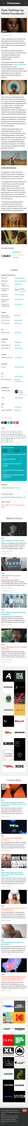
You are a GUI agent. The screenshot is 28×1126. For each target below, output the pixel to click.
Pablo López (18, 323)
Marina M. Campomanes (18, 380)
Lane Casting (18, 357)
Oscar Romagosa (19, 295)
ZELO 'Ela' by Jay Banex (8, 459)
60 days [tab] (17, 451)
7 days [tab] (4, 451)
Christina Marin (19, 299)
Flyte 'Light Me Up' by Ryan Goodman (10, 576)
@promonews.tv (22, 395)
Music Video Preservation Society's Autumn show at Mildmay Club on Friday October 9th (14, 804)
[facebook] (2, 422)
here (2, 1123)
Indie (22, 437)
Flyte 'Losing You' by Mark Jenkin (12, 541)
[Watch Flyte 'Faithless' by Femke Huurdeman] (14, 25)
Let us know (17, 488)
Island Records (19, 398)
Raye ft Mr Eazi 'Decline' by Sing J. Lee (13, 497)
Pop (10, 441)
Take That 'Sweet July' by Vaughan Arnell (13, 454)
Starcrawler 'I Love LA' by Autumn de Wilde (12, 506)
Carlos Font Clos (19, 367)
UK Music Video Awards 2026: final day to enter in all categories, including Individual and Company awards (13, 978)
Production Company (18, 255)
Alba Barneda (18, 284)
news (2, 800)
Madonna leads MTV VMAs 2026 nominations (11, 839)
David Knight (21, 392)
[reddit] (14, 422)
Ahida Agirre (18, 342)
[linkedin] (11, 422)
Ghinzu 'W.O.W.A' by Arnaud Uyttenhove (13, 470)
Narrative (18, 433)
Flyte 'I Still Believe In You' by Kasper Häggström (14, 648)
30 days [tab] (10, 451)
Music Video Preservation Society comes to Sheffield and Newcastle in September (12, 874)
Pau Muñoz (18, 315)
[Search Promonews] (25, 3)
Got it (24, 1110)
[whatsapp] (8, 422)
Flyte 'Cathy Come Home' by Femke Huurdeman (13, 613)
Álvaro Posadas (19, 376)
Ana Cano (17, 345)
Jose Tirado (18, 333)
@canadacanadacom (23, 291)
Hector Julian (18, 320)
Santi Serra (18, 410)
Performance (6, 437)
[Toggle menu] (3, 3)
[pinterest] (17, 422)
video (2, 538)
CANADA (15, 252)
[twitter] (5, 422)
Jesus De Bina (18, 348)
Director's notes (7, 433)
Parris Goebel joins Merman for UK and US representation (13, 909)
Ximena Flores (19, 304)
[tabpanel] (14, 466)
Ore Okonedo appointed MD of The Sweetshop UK (12, 943)
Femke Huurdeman (20, 278)
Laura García (18, 407)
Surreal (16, 437)
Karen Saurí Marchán (20, 281)
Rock (4, 441)
